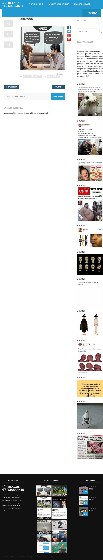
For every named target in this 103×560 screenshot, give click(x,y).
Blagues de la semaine (59, 4)
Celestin (60, 74)
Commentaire (58, 97)
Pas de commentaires (17, 97)
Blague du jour (36, 4)
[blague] (14, 4)
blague (10, 503)
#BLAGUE (26, 18)
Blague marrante (82, 4)
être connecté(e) (19, 113)
